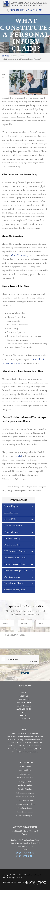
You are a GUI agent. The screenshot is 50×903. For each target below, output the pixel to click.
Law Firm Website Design (12, 882)
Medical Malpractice (13, 526)
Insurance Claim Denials (15, 558)
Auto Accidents (11, 513)
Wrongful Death (11, 532)
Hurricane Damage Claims (16, 570)
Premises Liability (12, 545)
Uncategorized (17, 56)
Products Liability (12, 539)
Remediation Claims (13, 583)
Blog (24, 712)
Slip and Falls (10, 519)
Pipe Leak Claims (12, 577)
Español (24, 716)
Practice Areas (24, 703)
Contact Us (25, 719)
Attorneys (24, 699)
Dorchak (18, 456)
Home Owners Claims (14, 564)
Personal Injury (11, 506)
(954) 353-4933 (35, 10)
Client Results (24, 706)
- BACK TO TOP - (25, 686)
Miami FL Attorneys (20, 255)
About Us (24, 696)
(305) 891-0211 (17, 10)
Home (5, 56)
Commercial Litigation (14, 590)
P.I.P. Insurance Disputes (15, 551)
